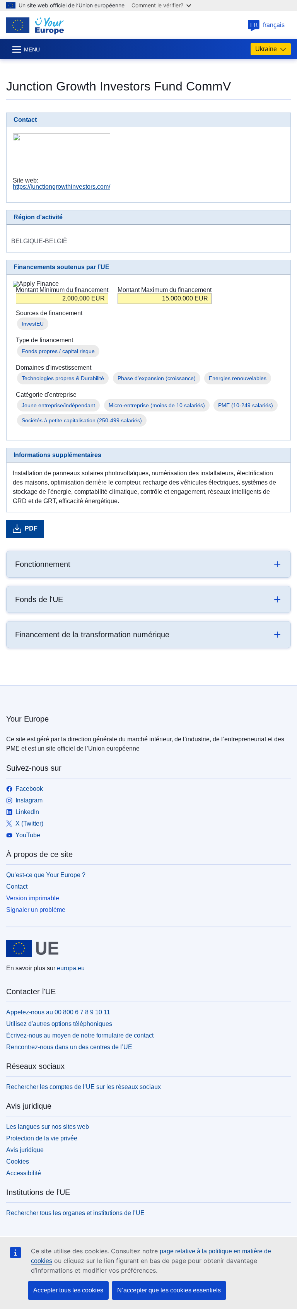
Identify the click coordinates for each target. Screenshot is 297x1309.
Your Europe (27, 719)
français (267, 25)
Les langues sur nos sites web (47, 1126)
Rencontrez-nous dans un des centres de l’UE (69, 1047)
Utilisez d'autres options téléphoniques (59, 1024)
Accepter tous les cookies (68, 1290)
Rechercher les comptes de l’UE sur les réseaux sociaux (83, 1087)
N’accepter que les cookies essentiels (169, 1290)
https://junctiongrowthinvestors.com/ (61, 186)
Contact (16, 886)
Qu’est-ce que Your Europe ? (45, 875)
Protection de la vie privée (41, 1138)
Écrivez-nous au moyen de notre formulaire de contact (80, 1035)
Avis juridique (25, 1150)
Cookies (17, 1161)
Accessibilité (23, 1173)
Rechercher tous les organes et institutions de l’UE (75, 1213)
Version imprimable (32, 898)
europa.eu (71, 968)
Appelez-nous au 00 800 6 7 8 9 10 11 (58, 1012)
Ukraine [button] (266, 49)
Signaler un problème (35, 909)
